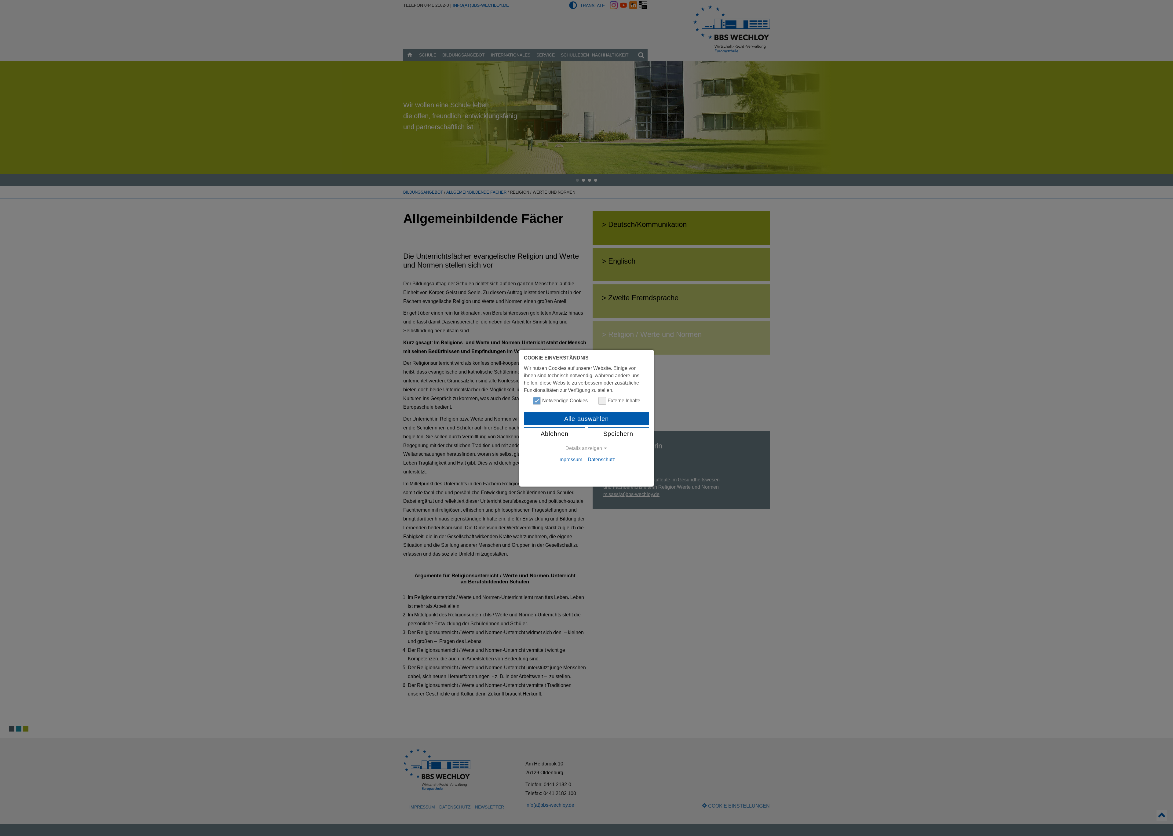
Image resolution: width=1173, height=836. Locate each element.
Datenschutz (601, 459)
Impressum (570, 459)
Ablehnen (554, 433)
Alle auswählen (586, 418)
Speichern (618, 433)
